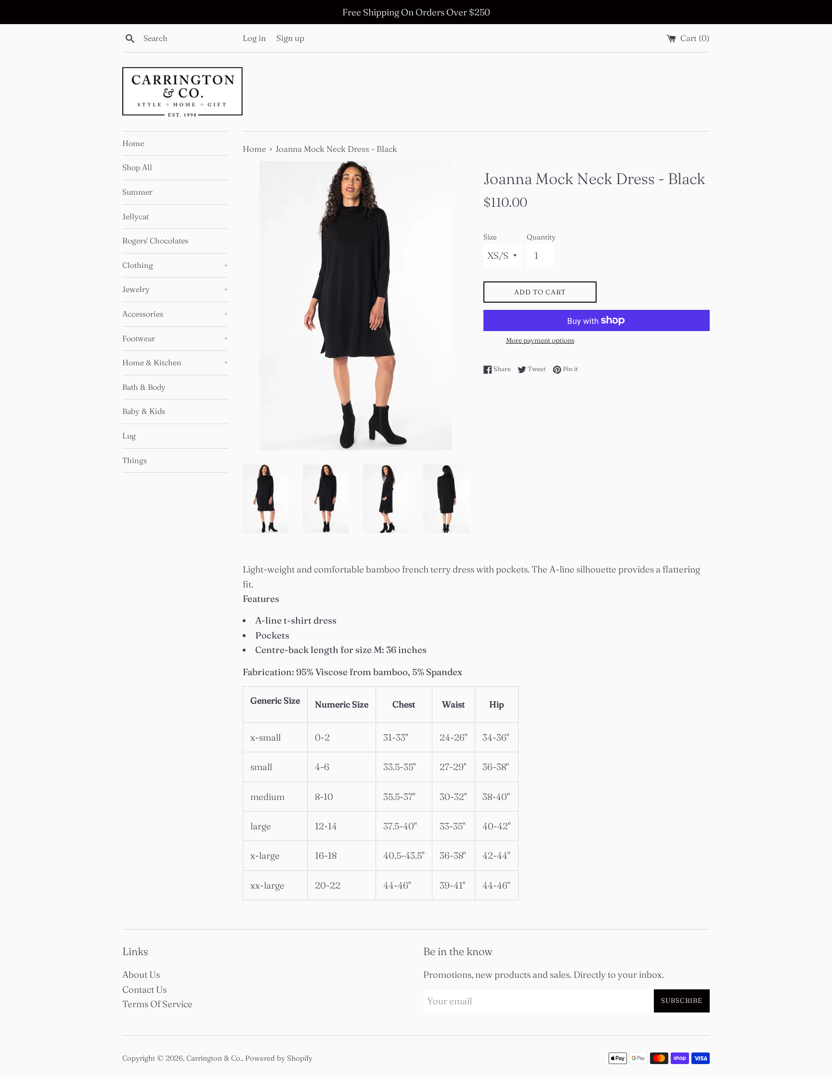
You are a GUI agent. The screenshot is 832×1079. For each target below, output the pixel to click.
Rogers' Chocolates (155, 240)
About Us (141, 974)
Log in (254, 38)
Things (134, 460)
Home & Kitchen (175, 362)
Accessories (175, 314)
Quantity (541, 236)
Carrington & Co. (214, 1058)
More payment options (540, 340)
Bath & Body (144, 387)
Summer (137, 192)
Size (490, 236)
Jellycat (135, 216)
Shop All (137, 167)
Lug (129, 435)
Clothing (175, 265)
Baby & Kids (143, 411)
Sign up (290, 38)
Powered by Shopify (278, 1058)
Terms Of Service (157, 1004)
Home (133, 143)
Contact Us (144, 989)
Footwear (175, 338)
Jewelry (175, 289)
